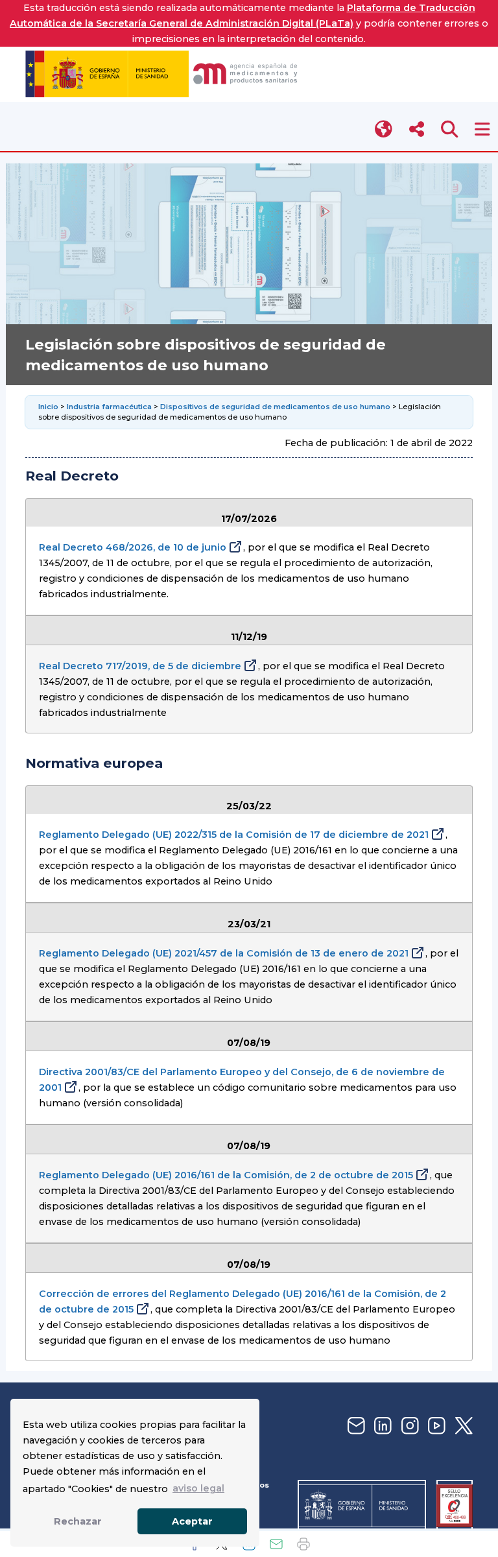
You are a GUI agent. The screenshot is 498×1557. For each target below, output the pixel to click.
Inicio (49, 406)
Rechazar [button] (78, 1521)
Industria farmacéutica (109, 406)
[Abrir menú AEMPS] (482, 129)
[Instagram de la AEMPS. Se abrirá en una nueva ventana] (408, 1426)
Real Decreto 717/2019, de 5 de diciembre (140, 666)
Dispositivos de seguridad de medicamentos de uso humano (275, 406)
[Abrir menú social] (417, 129)
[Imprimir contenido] (303, 1544)
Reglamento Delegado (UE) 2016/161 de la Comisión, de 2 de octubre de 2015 (226, 1175)
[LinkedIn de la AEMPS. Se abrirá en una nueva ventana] (381, 1426)
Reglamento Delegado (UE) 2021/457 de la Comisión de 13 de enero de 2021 (224, 953)
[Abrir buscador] (450, 129)
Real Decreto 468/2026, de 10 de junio (132, 547)
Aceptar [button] (192, 1521)
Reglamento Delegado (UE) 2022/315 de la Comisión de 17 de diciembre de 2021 (234, 834)
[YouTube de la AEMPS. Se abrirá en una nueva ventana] (435, 1426)
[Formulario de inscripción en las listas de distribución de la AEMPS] (354, 1426)
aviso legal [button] (198, 1488)
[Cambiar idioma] (384, 129)
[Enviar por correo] (276, 1544)
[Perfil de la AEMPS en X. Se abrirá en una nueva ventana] (462, 1426)
